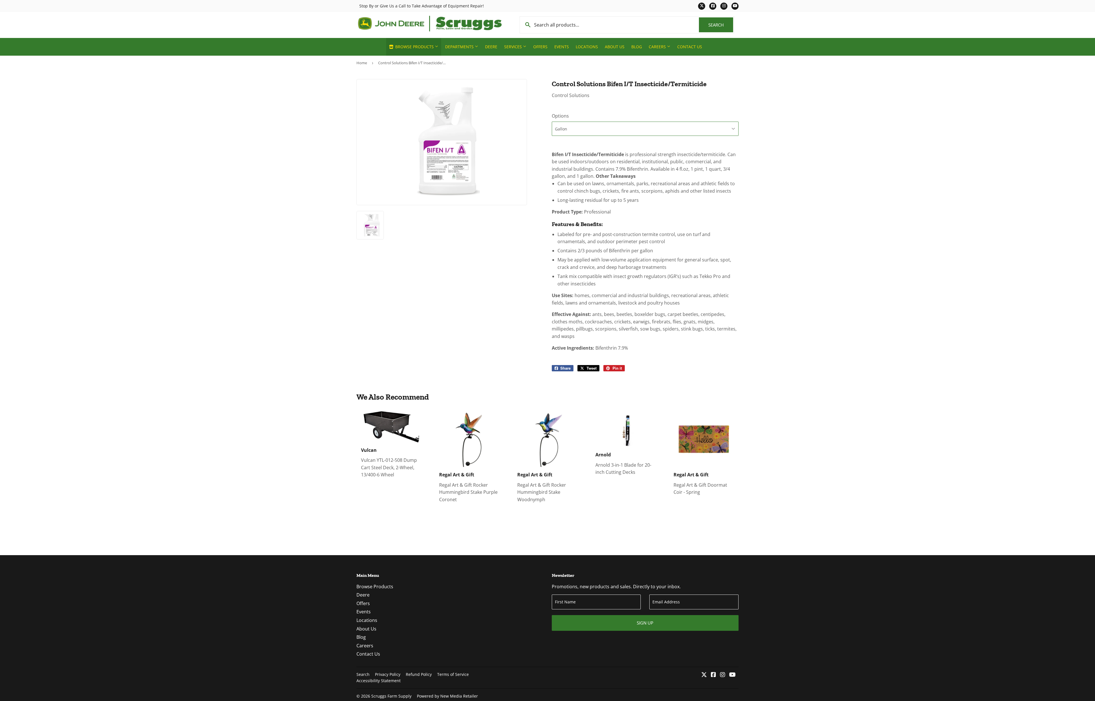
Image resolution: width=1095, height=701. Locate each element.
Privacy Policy (387, 674)
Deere (491, 46)
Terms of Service (453, 674)
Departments (460, 46)
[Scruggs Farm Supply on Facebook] (713, 675)
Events (561, 46)
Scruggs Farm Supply (391, 696)
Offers (540, 46)
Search (720, 25)
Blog (636, 46)
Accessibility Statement (378, 680)
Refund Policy (419, 674)
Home (361, 62)
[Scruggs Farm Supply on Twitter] (704, 675)
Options (560, 116)
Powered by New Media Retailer (447, 696)
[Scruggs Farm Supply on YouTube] (732, 675)
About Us (614, 46)
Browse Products (414, 46)
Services (513, 46)
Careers (658, 46)
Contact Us (689, 46)
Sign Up (645, 623)
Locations (587, 46)
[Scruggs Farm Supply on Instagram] (722, 675)
